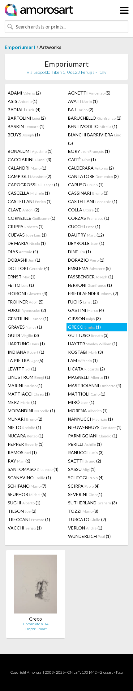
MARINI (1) (25, 385)
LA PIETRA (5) (25, 360)
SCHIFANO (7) (27, 486)
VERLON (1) (85, 527)
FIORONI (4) (27, 293)
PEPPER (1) (26, 444)
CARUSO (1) (86, 184)
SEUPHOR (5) (27, 494)
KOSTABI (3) (85, 352)
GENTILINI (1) (28, 318)
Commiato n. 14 (36, 624)
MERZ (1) (22, 402)
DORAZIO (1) (86, 260)
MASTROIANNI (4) (94, 385)
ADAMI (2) (24, 92)
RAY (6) (19, 460)
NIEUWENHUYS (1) (95, 427)
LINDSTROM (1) (29, 377)
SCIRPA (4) (84, 486)
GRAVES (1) (25, 327)
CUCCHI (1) (84, 226)
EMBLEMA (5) (89, 268)
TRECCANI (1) (29, 519)
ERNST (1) (22, 276)
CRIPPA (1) (26, 226)
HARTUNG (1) (26, 343)
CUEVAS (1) (27, 234)
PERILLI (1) (85, 444)
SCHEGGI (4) (86, 477)
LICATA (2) (86, 368)
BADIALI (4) (24, 109)
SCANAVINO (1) (29, 477)
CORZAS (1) (88, 218)
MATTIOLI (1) (86, 393)
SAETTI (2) (84, 460)
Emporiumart (20, 47)
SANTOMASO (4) (33, 469)
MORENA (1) (88, 410)
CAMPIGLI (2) (29, 176)
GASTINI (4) (86, 310)
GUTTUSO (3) (88, 335)
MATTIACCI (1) (29, 393)
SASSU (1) (82, 469)
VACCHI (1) (25, 527)
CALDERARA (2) (91, 168)
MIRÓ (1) (81, 402)
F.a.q (119, 672)
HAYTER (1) (92, 343)
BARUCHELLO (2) (95, 118)
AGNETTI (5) (89, 92)
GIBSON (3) (84, 318)
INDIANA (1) (26, 352)
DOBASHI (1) (24, 260)
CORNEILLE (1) (31, 218)
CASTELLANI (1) (30, 201)
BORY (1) (89, 151)
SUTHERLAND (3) (92, 502)
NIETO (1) (24, 427)
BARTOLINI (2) (27, 118)
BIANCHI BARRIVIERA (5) (94, 139)
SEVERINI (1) (85, 494)
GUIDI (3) (23, 335)
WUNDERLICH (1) (89, 536)
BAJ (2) (80, 109)
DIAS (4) (23, 251)
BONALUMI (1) (30, 151)
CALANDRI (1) (27, 168)
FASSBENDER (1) (90, 276)
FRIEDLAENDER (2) (93, 293)
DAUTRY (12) (86, 234)
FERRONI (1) (90, 285)
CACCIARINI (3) (29, 159)
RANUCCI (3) (86, 452)
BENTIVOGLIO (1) (92, 126)
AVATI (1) (83, 101)
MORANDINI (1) (31, 410)
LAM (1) (83, 360)
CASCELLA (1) (29, 193)
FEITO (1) (21, 285)
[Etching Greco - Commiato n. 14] (36, 585)
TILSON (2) (22, 511)
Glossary (106, 672)
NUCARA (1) (25, 435)
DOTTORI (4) (28, 268)
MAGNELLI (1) (88, 377)
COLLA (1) (84, 209)
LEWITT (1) (22, 368)
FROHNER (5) (26, 301)
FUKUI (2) (27, 310)
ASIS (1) (22, 101)
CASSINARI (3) (88, 193)
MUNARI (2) (25, 419)
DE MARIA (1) (27, 243)
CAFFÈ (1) (82, 159)
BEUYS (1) (24, 134)
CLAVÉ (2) (23, 209)
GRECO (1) (84, 327)
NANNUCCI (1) (90, 419)
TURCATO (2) (87, 519)
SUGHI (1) (24, 502)
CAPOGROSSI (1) (33, 184)
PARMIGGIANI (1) (92, 435)
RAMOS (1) (22, 452)
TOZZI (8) (83, 511)
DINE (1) (79, 251)
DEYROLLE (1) (86, 243)
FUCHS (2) (83, 301)
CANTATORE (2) (93, 176)
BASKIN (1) (26, 126)
